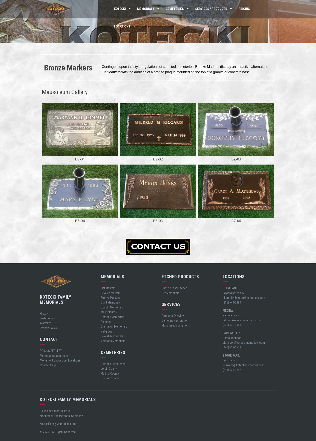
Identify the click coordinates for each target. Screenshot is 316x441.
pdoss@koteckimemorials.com (242, 320)
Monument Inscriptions (176, 325)
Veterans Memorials (113, 341)
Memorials (146, 9)
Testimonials (48, 318)
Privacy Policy (48, 328)
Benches (106, 322)
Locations (122, 26)
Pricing (244, 9)
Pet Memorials (170, 293)
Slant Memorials (111, 302)
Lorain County (109, 368)
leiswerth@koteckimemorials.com (243, 365)
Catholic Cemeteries (113, 364)
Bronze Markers (110, 297)
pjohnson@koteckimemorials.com (244, 342)
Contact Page (48, 365)
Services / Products (211, 9)
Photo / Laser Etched (174, 288)
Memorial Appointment (54, 355)
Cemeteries (175, 9)
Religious (106, 331)
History (44, 313)
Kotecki (120, 9)
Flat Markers (108, 288)
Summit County (110, 378)
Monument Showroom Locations (60, 360)
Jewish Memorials (112, 336)
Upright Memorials (112, 307)
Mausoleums (109, 312)
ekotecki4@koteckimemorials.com (244, 297)
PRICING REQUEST (51, 350)
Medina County (110, 373)
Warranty (45, 323)
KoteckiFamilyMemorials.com (58, 424)
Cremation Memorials (114, 326)
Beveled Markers (111, 293)
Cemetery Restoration (175, 320)
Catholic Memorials (112, 317)
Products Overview (173, 315)
